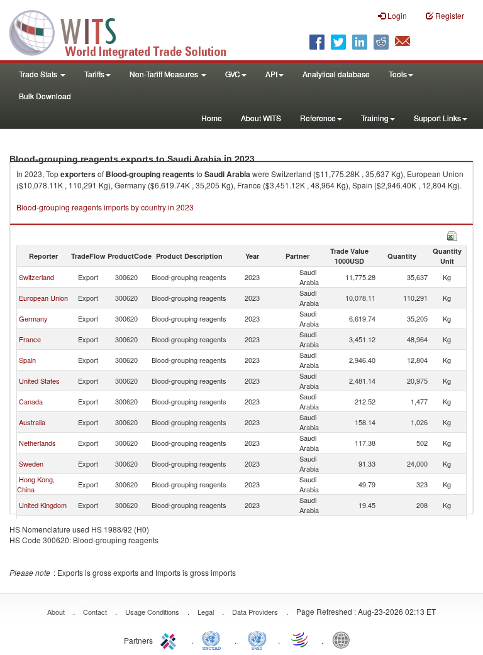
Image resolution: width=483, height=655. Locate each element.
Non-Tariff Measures (165, 73)
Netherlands (37, 443)
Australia (32, 422)
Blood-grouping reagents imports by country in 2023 (105, 207)
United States (39, 381)
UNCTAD (213, 639)
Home (211, 117)
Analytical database (336, 73)
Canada (31, 401)
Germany (33, 318)
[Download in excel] (452, 234)
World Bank (344, 639)
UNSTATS (257, 639)
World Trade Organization (300, 639)
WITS (126, 31)
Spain (27, 360)
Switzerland (36, 277)
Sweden (31, 463)
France (30, 339)
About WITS (261, 117)
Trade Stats (39, 73)
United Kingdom (43, 505)
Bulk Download (45, 95)
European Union (43, 298)
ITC (170, 639)
